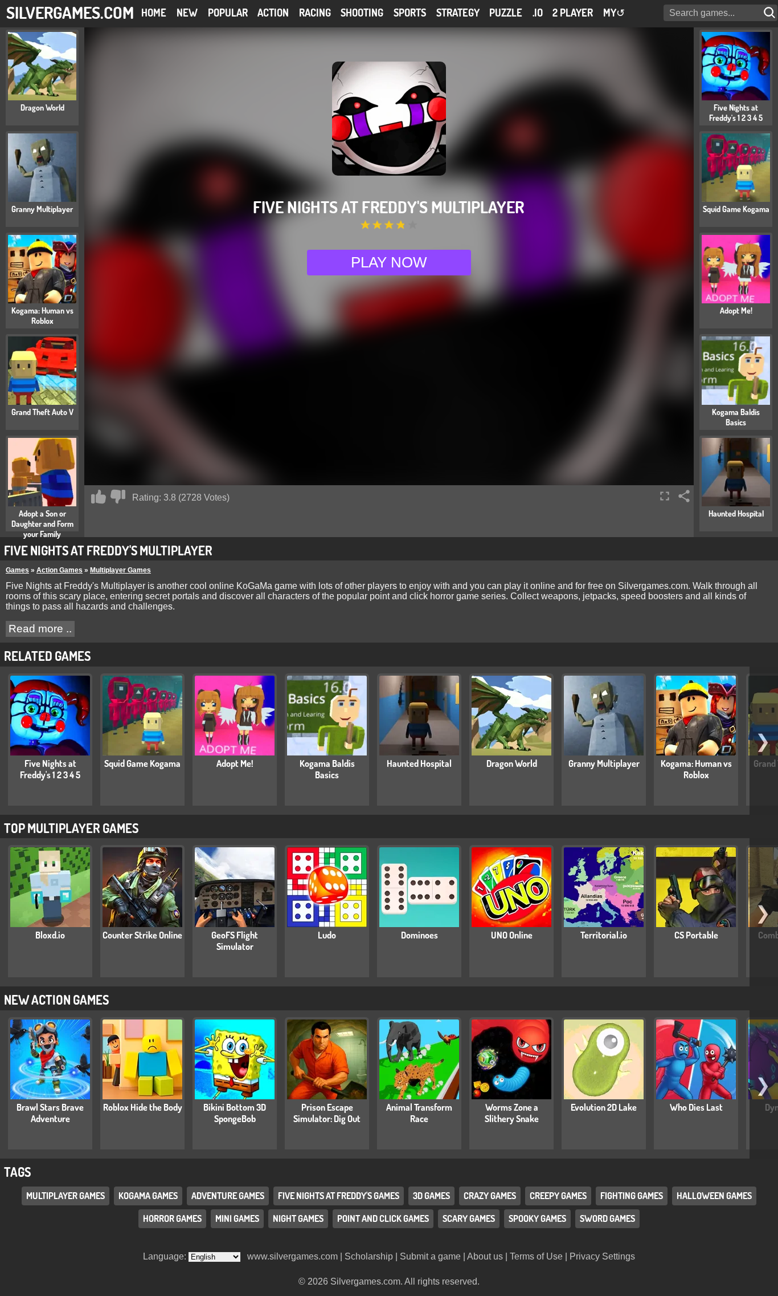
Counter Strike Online (142, 935)
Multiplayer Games (120, 570)
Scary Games (469, 1218)
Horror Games (172, 1218)
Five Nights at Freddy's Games (338, 1195)
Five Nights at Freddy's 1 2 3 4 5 (50, 769)
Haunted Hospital (419, 763)
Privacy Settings (602, 1256)
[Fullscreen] (664, 496)
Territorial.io (603, 935)
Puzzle (505, 12)
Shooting (362, 12)
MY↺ (614, 12)
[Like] (98, 496)
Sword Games (607, 1218)
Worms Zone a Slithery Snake (512, 1113)
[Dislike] (117, 496)
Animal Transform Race (419, 1113)
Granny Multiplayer (604, 763)
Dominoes (419, 935)
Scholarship (369, 1256)
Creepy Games (558, 1195)
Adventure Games (227, 1195)
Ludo (327, 935)
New (187, 12)
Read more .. (40, 629)
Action (273, 12)
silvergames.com (70, 12)
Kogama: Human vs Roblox (696, 769)
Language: (166, 1256)
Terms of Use (536, 1256)
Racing (315, 12)
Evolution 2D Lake (604, 1107)
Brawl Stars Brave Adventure (50, 1113)
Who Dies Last (696, 1107)
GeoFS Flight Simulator (234, 940)
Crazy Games (490, 1195)
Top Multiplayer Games (71, 828)
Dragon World (511, 763)
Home (153, 12)
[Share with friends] (684, 496)
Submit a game (430, 1256)
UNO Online (512, 935)
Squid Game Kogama (142, 763)
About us (485, 1256)
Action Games (59, 570)
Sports (410, 12)
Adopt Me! (234, 763)
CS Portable (696, 935)
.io (538, 12)
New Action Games (56, 999)
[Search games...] (770, 13)
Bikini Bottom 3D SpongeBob (234, 1113)
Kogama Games (148, 1195)
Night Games (298, 1218)
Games (17, 570)
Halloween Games (714, 1195)
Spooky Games (537, 1218)
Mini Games (237, 1218)
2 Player (572, 12)
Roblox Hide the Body (142, 1107)
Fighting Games (631, 1195)
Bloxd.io (50, 935)
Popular (228, 12)
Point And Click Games (383, 1218)
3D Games (431, 1195)
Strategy (458, 12)
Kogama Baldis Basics (327, 769)
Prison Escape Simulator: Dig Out (327, 1113)
